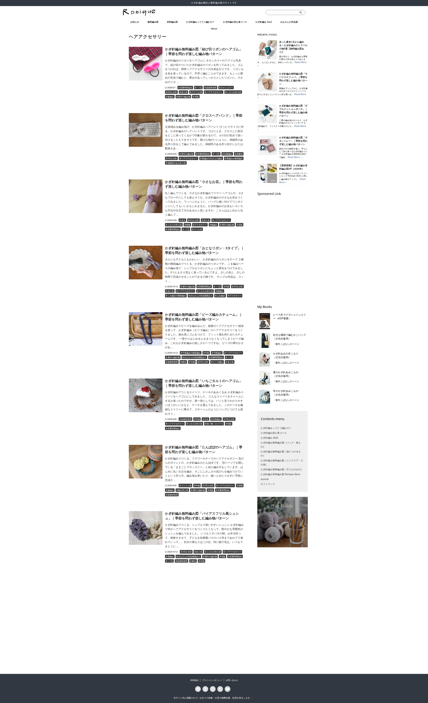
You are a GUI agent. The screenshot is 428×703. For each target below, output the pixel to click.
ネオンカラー (227, 87)
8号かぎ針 (172, 92)
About (214, 28)
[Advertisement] (282, 248)
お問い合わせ (232, 680)
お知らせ (134, 22)
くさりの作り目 (234, 92)
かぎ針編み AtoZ (263, 22)
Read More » (295, 157)
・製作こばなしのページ (286, 344)
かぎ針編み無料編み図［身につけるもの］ (281, 453)
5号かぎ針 (172, 158)
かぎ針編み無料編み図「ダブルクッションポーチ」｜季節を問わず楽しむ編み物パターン (293, 110)
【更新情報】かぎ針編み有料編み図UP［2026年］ (293, 167)
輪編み (171, 96)
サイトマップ (268, 484)
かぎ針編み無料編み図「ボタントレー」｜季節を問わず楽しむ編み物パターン (293, 141)
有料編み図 (172, 22)
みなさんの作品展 (289, 22)
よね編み (221, 295)
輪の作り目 (183, 490)
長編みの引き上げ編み (212, 158)
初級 (197, 96)
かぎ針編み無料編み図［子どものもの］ (282, 469)
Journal (265, 479)
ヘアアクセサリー (214, 92)
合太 (206, 419)
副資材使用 (211, 87)
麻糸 (184, 361)
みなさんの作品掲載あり (201, 295)
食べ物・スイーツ (215, 423)
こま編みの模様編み (177, 295)
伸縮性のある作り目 (177, 162)
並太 (183, 220)
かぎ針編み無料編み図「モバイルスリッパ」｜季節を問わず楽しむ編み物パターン (293, 78)
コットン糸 (186, 485)
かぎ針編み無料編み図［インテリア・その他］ (282, 462)
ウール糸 (198, 229)
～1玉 (199, 87)
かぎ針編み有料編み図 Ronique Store (280, 474)
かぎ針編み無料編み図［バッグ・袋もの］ (281, 444)
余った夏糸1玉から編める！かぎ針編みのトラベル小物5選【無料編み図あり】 (293, 47)
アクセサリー (201, 224)
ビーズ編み (218, 361)
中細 (227, 286)
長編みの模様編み (235, 158)
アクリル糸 (197, 92)
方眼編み (218, 352)
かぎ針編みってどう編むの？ (200, 22)
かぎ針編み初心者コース (235, 22)
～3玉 (217, 153)
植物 (188, 224)
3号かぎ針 (238, 286)
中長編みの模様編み (191, 352)
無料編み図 (152, 22)
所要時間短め (186, 87)
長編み (171, 556)
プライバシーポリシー (212, 680)
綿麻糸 (240, 153)
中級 (207, 352)
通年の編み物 (184, 96)
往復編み (228, 153)
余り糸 (184, 92)
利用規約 (194, 680)
